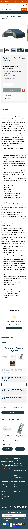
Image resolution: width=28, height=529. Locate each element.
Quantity (5, 81)
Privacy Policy (17, 475)
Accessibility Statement (19, 468)
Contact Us (3, 484)
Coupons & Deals (5, 496)
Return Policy (4, 489)
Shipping (4, 75)
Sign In (2, 494)
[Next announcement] (26, 1)
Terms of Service (18, 477)
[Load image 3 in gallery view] (19, 50)
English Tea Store (18, 486)
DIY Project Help (18, 463)
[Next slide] (24, 435)
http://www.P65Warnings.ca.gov (17, 243)
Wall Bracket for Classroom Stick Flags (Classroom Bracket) (14, 390)
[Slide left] (1, 50)
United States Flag (18, 491)
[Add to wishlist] (23, 5)
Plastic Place (17, 494)
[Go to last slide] (4, 435)
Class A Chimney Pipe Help (20, 470)
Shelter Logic (6, 66)
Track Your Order (5, 501)
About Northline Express (19, 460)
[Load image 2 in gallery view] (13, 50)
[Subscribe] (24, 515)
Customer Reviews (18, 472)
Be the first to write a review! (14, 328)
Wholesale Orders (18, 465)
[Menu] (2, 5)
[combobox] (10, 9)
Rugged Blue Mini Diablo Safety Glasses (14, 377)
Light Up (16, 489)
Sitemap (3, 498)
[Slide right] (26, 50)
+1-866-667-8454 (7, 468)
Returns (3, 491)
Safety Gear (16, 484)
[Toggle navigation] (2, 12)
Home (2, 16)
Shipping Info (4, 486)
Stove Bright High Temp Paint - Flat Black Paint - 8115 (14, 398)
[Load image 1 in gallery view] (7, 50)
